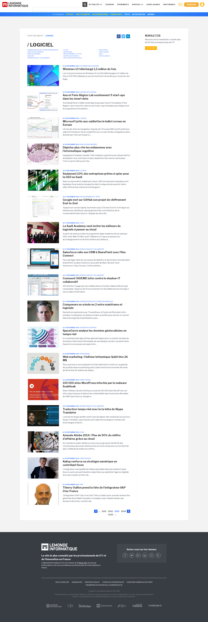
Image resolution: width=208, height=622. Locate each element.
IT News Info (82, 563)
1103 (116, 511)
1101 (104, 511)
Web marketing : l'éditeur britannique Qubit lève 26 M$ (95, 358)
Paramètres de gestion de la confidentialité (104, 585)
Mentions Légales (92, 582)
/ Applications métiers (35, 52)
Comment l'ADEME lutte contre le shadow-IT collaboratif (91, 280)
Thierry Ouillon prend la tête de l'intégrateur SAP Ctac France (94, 489)
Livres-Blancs (153, 4)
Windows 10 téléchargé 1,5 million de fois (89, 69)
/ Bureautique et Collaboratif (38, 58)
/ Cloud (65, 50)
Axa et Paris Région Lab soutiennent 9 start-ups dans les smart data (94, 97)
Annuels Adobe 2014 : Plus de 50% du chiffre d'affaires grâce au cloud (92, 437)
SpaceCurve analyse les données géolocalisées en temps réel (95, 332)
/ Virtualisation (104, 56)
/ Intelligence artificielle (72, 58)
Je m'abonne (151, 48)
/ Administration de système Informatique (42, 50)
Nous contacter (62, 582)
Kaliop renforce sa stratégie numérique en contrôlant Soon (90, 463)
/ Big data (30, 56)
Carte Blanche (83, 14)
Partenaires (169, 4)
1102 (110, 511)
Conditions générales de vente (140, 582)
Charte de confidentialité (113, 582)
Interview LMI (138, 14)
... (99, 511)
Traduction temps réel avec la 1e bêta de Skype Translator (93, 411)
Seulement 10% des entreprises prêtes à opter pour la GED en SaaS (96, 175)
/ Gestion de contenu (71, 56)
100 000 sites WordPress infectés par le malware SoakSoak (95, 384)
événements (123, 4)
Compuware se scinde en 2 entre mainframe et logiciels (92, 306)
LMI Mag (150, 14)
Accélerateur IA (100, 14)
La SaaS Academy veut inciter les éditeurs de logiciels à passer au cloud (92, 227)
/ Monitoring (103, 50)
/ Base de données (33, 54)
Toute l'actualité (35, 36)
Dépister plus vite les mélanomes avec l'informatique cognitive (87, 149)
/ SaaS (100, 54)
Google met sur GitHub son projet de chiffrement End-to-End (94, 201)
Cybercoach (116, 14)
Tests (127, 14)
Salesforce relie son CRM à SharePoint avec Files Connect (94, 254)
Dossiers (109, 4)
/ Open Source (103, 52)
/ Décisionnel (67, 52)
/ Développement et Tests (72, 54)
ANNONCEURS (77, 582)
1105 (110, 515)
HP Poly (69, 14)
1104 (123, 511)
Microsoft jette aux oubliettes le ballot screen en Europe (94, 123)
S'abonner (191, 4)
